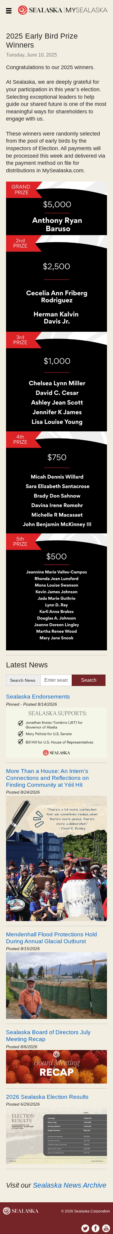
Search (88, 680)
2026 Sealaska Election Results (47, 1096)
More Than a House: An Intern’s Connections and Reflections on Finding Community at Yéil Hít (47, 778)
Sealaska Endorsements (38, 696)
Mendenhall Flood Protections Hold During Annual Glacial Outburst (51, 937)
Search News (22, 680)
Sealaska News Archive (69, 1185)
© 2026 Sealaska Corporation (85, 1211)
